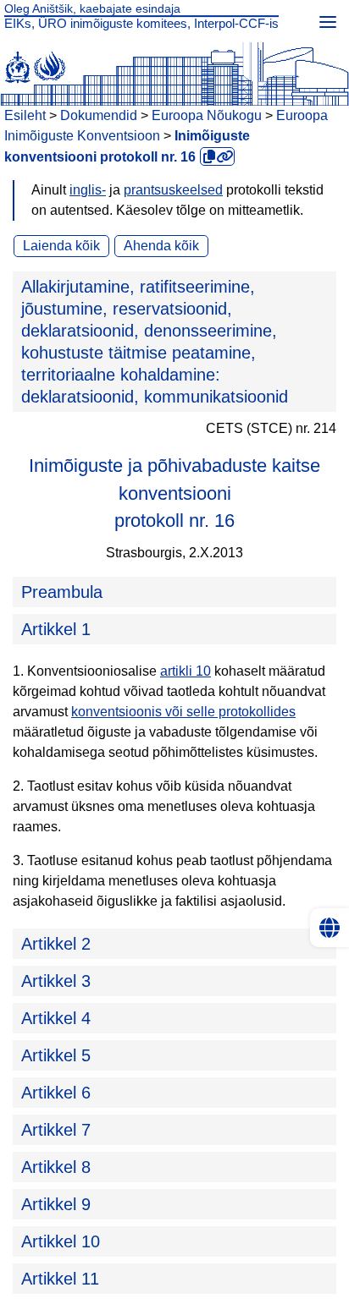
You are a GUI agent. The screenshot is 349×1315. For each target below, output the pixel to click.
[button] (174, 341)
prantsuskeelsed (173, 190)
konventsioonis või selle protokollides (183, 711)
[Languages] (329, 927)
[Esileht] (174, 63)
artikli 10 (185, 671)
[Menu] (328, 21)
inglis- (87, 190)
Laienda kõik (61, 245)
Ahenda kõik (161, 245)
